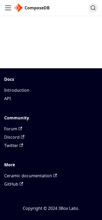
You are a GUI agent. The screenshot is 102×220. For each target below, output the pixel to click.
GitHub (11, 184)
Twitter (11, 145)
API (7, 98)
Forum (10, 129)
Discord (12, 137)
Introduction (16, 90)
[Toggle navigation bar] (8, 8)
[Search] (93, 8)
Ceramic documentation (28, 176)
